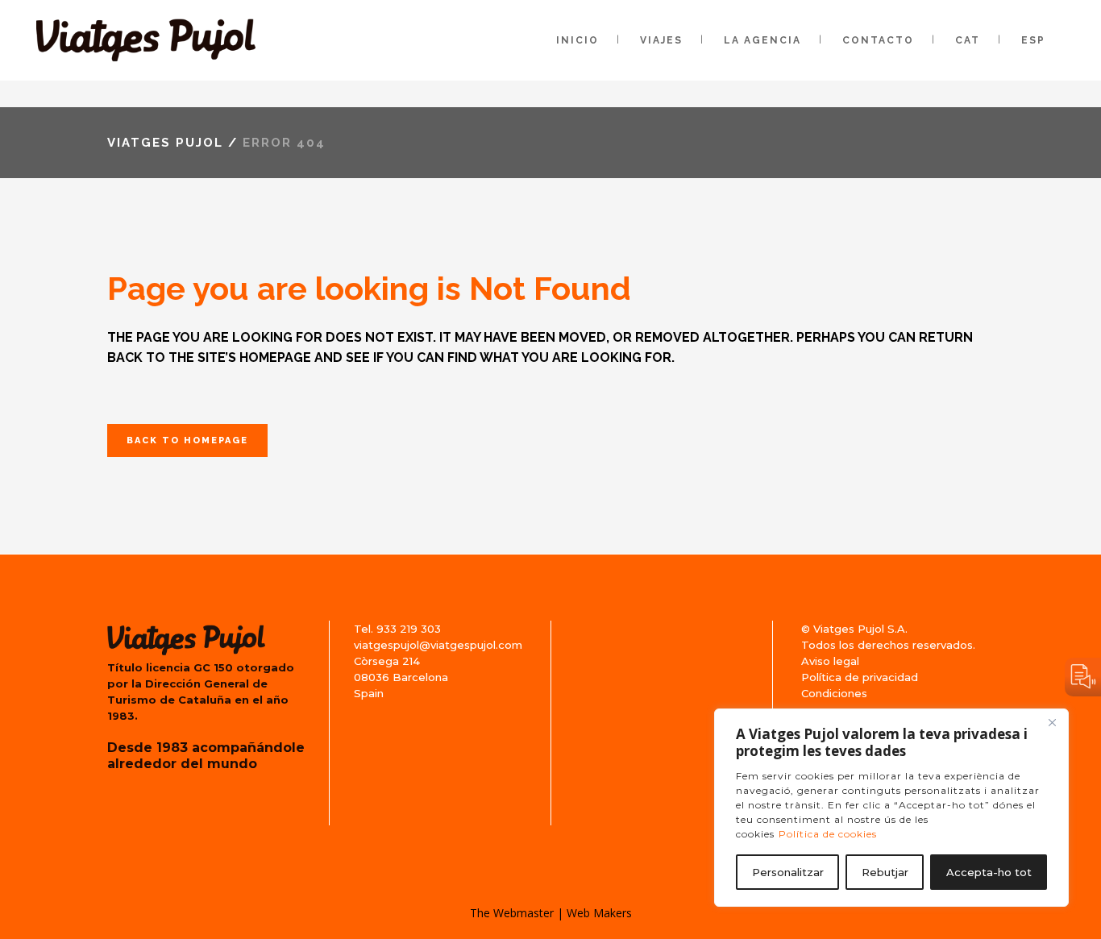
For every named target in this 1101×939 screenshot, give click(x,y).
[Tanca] (1052, 722)
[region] (891, 807)
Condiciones (834, 693)
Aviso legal (830, 660)
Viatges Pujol (165, 142)
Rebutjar (885, 872)
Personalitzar (788, 872)
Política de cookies (828, 834)
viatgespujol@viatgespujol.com (438, 644)
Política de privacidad (859, 677)
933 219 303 (408, 628)
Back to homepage (187, 440)
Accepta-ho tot (989, 872)
